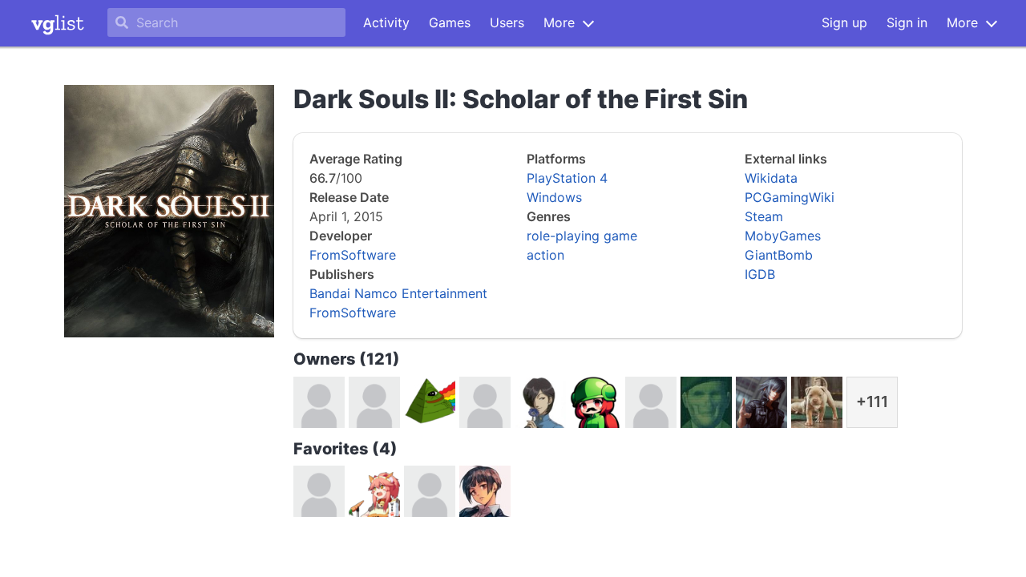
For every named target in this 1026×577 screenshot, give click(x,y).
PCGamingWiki (789, 197)
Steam (764, 216)
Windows (554, 197)
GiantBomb (779, 255)
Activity (386, 22)
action (545, 255)
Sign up (844, 22)
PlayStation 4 (567, 178)
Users (507, 22)
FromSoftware (352, 255)
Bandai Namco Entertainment (398, 293)
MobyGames (783, 236)
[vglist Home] (57, 23)
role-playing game (582, 236)
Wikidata (771, 178)
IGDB (760, 274)
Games (450, 22)
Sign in (907, 22)
